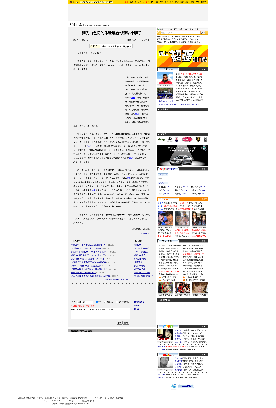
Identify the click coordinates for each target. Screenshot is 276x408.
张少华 (178, 77)
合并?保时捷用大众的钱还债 (191, 77)
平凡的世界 (189, 206)
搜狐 (83, 2)
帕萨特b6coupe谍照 (165, 92)
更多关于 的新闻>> (117, 280)
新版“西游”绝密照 (165, 295)
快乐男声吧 (195, 187)
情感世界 (178, 367)
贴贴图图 (178, 361)
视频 (177, 2)
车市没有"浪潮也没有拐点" (191, 86)
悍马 (169, 101)
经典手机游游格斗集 (185, 209)
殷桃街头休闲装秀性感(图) (169, 251)
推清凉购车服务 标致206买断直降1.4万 (88, 245)
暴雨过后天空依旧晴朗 (188, 377)
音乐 (186, 29)
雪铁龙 (192, 104)
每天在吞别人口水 (165, 370)
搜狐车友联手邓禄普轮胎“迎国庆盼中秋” (89, 269)
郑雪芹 (178, 89)
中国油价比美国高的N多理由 (192, 94)
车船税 (170, 95)
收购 (197, 104)
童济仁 (178, 97)
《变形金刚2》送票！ (169, 277)
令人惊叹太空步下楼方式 (195, 280)
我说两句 (204, 2)
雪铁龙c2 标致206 (142, 273)
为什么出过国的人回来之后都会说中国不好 (182, 375)
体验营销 (138, 262)
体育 (131, 2)
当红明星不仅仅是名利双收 (192, 364)
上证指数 (162, 187)
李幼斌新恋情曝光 (199, 230)
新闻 (170, 29)
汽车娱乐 (97, 25)
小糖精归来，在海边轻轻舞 (192, 370)
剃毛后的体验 (140, 259)
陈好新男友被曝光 (199, 236)
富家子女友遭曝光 (165, 342)
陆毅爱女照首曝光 (199, 233)
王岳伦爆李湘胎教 (168, 280)
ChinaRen (89, 2)
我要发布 (75, 331)
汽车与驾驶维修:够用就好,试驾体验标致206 (90, 276)
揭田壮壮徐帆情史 (165, 227)
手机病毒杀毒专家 (170, 209)
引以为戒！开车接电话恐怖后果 (194, 342)
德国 (94, 190)
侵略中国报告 (195, 42)
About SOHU (93, 398)
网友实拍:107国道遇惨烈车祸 (193, 336)
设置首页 (21, 398)
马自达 (163, 104)
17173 (96, 2)
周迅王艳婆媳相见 (182, 233)
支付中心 (40, 398)
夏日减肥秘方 (184, 39)
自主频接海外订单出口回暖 (191, 89)
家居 (166, 2)
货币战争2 (198, 206)
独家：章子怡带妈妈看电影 (193, 245)
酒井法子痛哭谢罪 (200, 295)
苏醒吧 (161, 190)
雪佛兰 (181, 104)
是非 (177, 100)
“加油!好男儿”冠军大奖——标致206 (87, 248)
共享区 (160, 209)
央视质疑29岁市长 (164, 36)
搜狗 (110, 2)
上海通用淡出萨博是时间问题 (191, 80)
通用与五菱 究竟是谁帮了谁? (191, 91)
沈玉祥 (178, 86)
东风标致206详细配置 (143, 276)
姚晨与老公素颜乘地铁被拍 (169, 257)
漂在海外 (161, 375)
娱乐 (139, 2)
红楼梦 (200, 203)
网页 (175, 29)
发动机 (89, 146)
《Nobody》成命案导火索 (168, 269)
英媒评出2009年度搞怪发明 (192, 361)
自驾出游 (105, 25)
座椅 (133, 98)
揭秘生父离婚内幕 (199, 227)
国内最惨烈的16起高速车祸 (176, 347)
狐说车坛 (178, 330)
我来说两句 (132, 40)
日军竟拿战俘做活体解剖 (168, 260)
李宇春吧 (178, 187)
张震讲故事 (193, 203)
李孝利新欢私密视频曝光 (192, 266)
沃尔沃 (168, 98)
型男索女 (178, 370)
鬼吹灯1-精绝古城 (170, 206)
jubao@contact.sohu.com (80, 404)
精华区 (136, 305)
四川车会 (178, 339)
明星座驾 (178, 333)
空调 (137, 114)
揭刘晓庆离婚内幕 (182, 230)
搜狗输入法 (30, 398)
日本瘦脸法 (194, 39)
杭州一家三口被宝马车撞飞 (192, 333)
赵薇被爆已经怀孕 (164, 230)
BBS (197, 2)
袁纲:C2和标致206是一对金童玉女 (86, 266)
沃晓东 (178, 83)
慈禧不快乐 (185, 42)
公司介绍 (102, 398)
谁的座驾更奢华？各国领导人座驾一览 (180, 349)
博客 (192, 2)
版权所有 (93, 401)
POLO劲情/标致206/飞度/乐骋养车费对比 (89, 252)
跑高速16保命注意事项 (195, 347)
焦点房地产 (103, 2)
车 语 (177, 74)
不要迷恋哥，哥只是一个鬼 (192, 358)
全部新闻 (111, 398)
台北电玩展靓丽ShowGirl (168, 274)
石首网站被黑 (162, 39)
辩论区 (136, 309)
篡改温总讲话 (173, 39)
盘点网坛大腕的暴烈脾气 (168, 263)
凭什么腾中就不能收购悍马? (191, 83)
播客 (182, 2)
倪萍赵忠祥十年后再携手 (192, 251)
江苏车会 (178, 342)
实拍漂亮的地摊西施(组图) (193, 260)
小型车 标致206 (141, 252)
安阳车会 (178, 336)
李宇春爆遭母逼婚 (164, 233)
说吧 (196, 29)
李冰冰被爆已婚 (182, 227)
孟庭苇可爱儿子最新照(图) (193, 269)
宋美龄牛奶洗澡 (163, 42)
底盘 (129, 178)
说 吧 (172, 169)
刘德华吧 (178, 190)
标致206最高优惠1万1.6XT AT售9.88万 (88, 255)
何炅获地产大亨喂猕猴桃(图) (170, 245)
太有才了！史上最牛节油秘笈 (193, 339)
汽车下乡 (161, 98)
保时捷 (164, 101)
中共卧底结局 (175, 42)
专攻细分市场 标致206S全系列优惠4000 (88, 262)
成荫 (160, 178)
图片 (191, 29)
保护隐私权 (82, 398)
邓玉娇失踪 (175, 36)
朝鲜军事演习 (186, 36)
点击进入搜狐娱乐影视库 (192, 271)
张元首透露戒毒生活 (193, 277)
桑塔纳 (187, 104)
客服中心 (65, 398)
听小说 (160, 206)
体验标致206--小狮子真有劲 (83, 273)
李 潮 (177, 80)
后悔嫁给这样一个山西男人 (192, 367)
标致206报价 (139, 255)
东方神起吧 (195, 190)
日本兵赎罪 (195, 36)
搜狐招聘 (48, 398)
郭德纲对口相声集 (170, 203)
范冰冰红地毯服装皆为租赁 (169, 254)
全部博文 (119, 398)
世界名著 (181, 206)
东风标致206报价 (141, 248)
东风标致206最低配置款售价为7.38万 (87, 259)
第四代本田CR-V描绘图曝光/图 (191, 100)
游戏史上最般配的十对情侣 (193, 274)
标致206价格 (139, 269)
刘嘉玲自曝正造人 (182, 236)
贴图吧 (161, 194)
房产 (161, 2)
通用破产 (175, 104)
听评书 (160, 203)
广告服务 (56, 398)
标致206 (137, 245)
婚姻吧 (177, 194)
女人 (171, 2)
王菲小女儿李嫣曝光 (182, 295)
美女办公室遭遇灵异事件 (168, 266)
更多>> (204, 69)
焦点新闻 (178, 358)
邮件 (187, 2)
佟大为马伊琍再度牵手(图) (193, 248)
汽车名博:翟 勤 (165, 86)
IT (152, 2)
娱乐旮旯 (178, 364)
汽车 (156, 2)
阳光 (131, 158)
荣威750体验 (139, 266)
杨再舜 (178, 94)
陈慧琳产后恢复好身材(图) (169, 248)
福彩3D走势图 (199, 209)
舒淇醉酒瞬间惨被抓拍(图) (193, 257)
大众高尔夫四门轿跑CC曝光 (191, 97)
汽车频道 (88, 25)
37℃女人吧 (195, 194)
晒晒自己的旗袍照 (173, 377)
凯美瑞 (168, 104)
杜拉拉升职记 (183, 203)
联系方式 (73, 398)
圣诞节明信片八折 (164, 236)
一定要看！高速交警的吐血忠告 (194, 330)
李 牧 (177, 91)
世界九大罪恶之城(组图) (192, 263)
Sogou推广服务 (85, 331)
